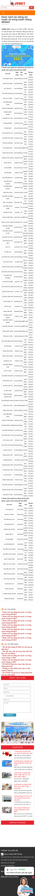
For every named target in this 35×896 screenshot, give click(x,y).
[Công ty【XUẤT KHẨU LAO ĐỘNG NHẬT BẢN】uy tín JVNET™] (17, 3)
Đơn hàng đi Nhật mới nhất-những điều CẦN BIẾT (22, 809)
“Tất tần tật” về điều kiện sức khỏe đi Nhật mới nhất (23, 752)
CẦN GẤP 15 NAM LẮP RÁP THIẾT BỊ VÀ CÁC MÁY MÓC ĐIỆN (22, 775)
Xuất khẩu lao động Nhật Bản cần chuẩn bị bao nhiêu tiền (22, 786)
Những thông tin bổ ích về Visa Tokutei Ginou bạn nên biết (23, 798)
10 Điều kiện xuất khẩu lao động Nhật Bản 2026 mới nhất (23, 763)
